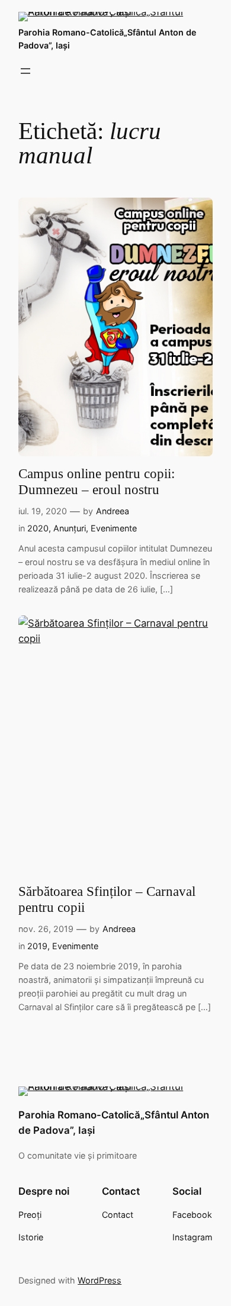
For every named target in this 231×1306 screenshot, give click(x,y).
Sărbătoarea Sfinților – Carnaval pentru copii (106, 899)
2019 (37, 946)
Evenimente (114, 528)
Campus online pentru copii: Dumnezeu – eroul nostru (96, 481)
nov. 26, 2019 (45, 929)
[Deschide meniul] (25, 71)
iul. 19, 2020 (42, 511)
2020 (38, 528)
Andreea (112, 511)
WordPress (99, 1280)
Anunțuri (69, 528)
